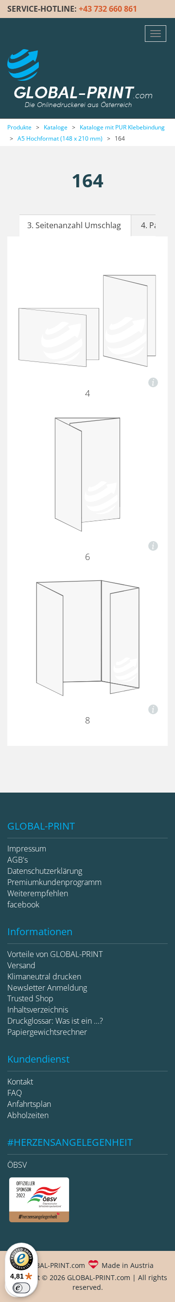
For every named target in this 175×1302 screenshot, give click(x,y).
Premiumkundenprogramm (54, 882)
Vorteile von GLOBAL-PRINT (55, 954)
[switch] (21, 1288)
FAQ (14, 1092)
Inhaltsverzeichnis (37, 1009)
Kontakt (20, 1081)
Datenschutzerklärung (44, 871)
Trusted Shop (30, 998)
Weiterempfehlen (37, 893)
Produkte (19, 127)
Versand (21, 965)
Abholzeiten (28, 1115)
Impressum (26, 848)
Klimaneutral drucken (44, 976)
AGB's (17, 859)
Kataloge (56, 127)
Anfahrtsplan (29, 1104)
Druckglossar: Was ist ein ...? (55, 1020)
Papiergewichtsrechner (47, 1032)
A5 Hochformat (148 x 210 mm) (60, 138)
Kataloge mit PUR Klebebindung (122, 127)
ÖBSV (17, 1164)
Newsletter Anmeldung (47, 987)
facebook (23, 904)
